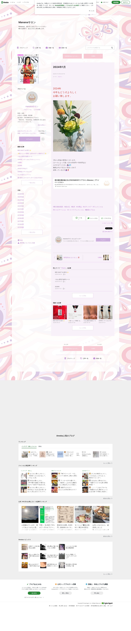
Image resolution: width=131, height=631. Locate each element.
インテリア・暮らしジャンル (29, 446)
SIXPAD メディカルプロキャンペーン (29, 159)
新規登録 (115, 2)
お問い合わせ (63, 605)
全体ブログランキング (24, 131)
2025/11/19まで (22, 168)
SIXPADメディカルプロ (25, 171)
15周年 (20, 162)
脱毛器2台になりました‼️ (73, 56)
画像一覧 (51, 48)
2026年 (20, 165)
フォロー (103, 240)
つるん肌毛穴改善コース (25, 156)
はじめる (34, 593)
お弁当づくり (86, 470)
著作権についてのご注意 (27, 243)
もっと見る (82, 295)
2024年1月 (59, 66)
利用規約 (72, 605)
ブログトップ (24, 48)
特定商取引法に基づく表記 (99, 605)
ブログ (59, 76)
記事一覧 (38, 48)
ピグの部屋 (37, 109)
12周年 (93, 56)
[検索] (112, 48)
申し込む (96, 593)
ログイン (125, 2)
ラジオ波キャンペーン (24, 174)
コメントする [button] (93, 218)
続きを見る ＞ (42, 125)
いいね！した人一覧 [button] (107, 223)
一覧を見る (32, 182)
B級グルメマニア (56, 470)
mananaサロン (32, 106)
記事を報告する (108, 231)
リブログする (107, 218)
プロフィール (27, 109)
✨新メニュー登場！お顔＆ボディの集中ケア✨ (32, 153)
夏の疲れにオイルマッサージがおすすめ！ (30, 177)
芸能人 (40, 446)
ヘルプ (110, 605)
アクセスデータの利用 (83, 605)
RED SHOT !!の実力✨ (24, 150)
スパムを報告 (53, 605)
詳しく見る (65, 593)
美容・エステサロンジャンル (26, 133)
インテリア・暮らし (26, 470)
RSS (21, 240)
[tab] (29, 446)
